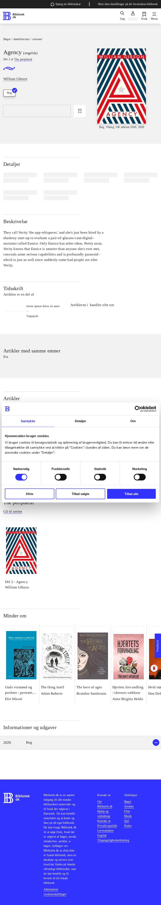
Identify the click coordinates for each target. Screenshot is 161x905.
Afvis (29, 494)
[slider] (121, 89)
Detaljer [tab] (80, 421)
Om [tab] (133, 421)
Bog (9, 92)
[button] (80, 742)
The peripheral (18, 502)
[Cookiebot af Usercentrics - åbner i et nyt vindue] (137, 409)
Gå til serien (12, 511)
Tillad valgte (80, 494)
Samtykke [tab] (28, 421)
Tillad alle (131, 494)
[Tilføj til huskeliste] (80, 111)
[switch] (61, 477)
